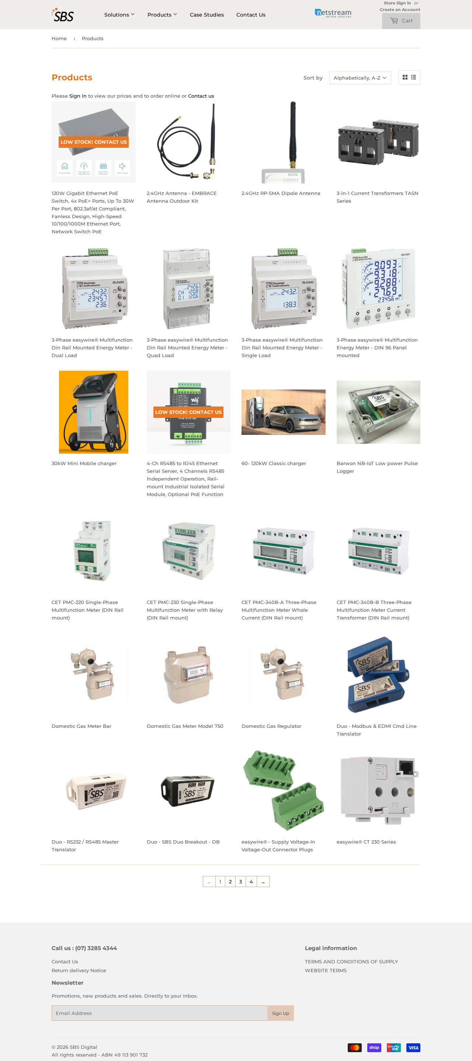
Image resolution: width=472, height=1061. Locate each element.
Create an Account (400, 9)
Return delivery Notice (79, 970)
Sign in (78, 96)
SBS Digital (83, 1047)
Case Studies (207, 14)
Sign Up (280, 1013)
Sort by (313, 77)
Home (59, 38)
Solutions (117, 14)
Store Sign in (397, 3)
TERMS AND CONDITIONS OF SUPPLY (351, 961)
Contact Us (251, 14)
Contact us (201, 96)
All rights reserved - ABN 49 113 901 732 (100, 1055)
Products (160, 14)
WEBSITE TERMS (326, 970)
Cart (406, 20)
